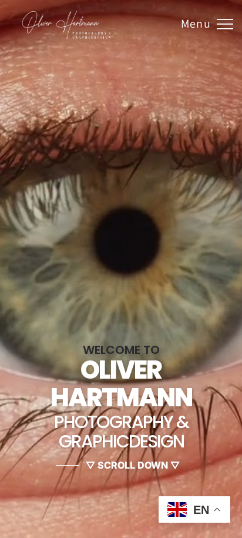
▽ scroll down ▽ (133, 465)
